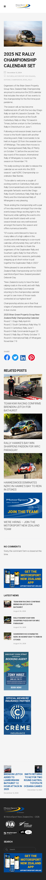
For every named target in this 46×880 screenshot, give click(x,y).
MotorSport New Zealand (25, 76)
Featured (10, 76)
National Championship (13, 80)
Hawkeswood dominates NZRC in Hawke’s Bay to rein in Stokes (27, 637)
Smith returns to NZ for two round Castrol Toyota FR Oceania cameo (33, 780)
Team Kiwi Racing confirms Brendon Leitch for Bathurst (26, 604)
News (25, 80)
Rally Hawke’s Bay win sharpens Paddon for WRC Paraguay (26, 621)
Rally (30, 80)
